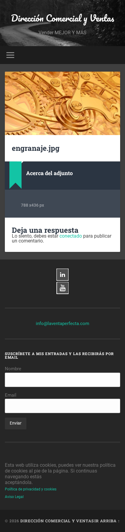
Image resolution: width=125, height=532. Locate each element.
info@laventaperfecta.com (62, 323)
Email (10, 395)
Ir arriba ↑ (107, 520)
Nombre (13, 368)
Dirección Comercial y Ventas (62, 18)
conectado (70, 236)
